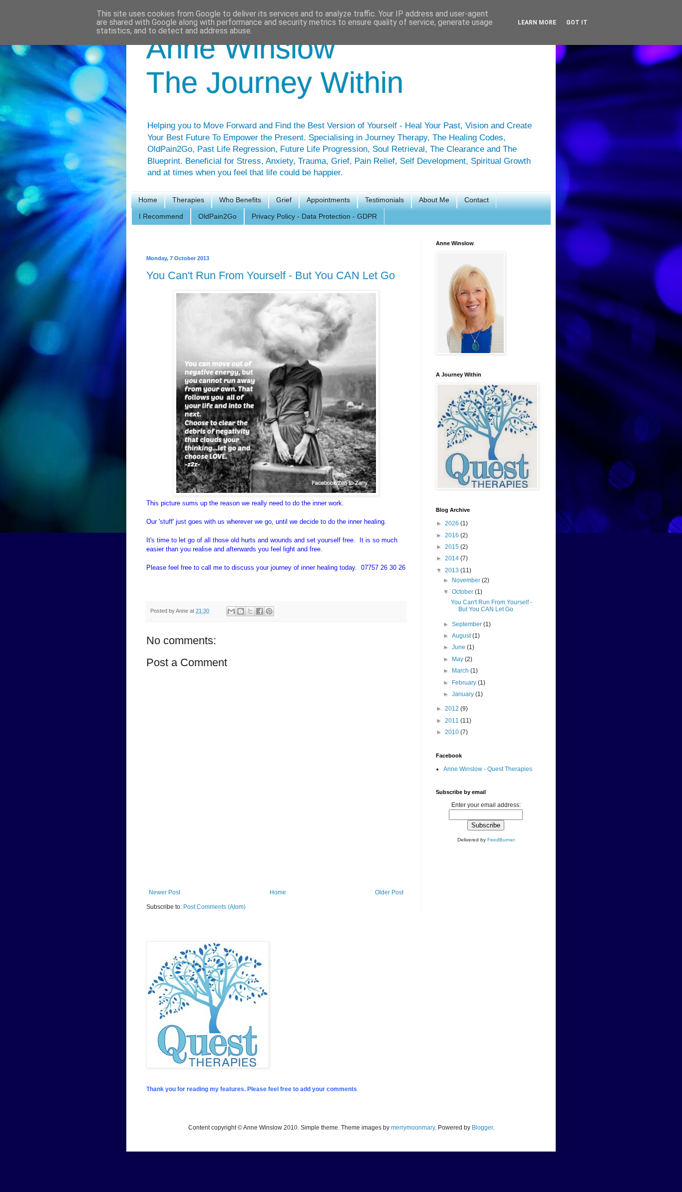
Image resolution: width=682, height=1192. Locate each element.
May (458, 659)
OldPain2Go (217, 216)
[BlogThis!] (241, 611)
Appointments (328, 200)
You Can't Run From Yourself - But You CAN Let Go (270, 275)
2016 (452, 535)
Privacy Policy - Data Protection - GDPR (314, 216)
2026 (452, 523)
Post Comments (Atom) (214, 906)
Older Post (389, 892)
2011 (452, 720)
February (465, 682)
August (462, 635)
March (461, 670)
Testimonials (384, 200)
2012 (452, 708)
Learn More (537, 22)
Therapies (188, 200)
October (463, 591)
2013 (452, 570)
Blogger (482, 1127)
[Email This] (231, 611)
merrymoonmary (413, 1127)
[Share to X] (250, 611)
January (463, 694)
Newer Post (164, 892)
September (467, 624)
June (459, 647)
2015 (452, 546)
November (467, 580)
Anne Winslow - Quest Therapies (487, 769)
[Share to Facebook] (260, 611)
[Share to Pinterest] (269, 611)
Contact (476, 200)
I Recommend (161, 216)
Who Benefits (240, 200)
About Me (434, 200)
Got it (577, 22)
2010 (452, 732)
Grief (284, 200)
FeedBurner (501, 839)
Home (147, 200)
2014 (452, 558)
